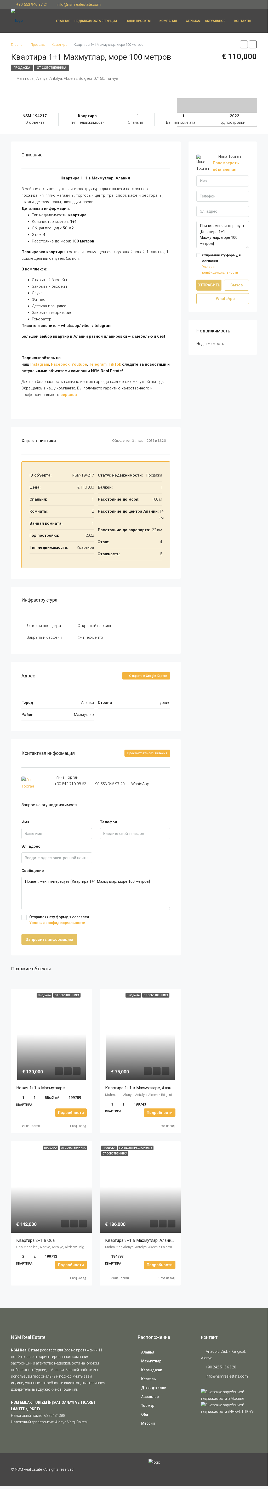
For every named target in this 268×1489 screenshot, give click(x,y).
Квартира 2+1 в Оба (36, 1240)
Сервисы (193, 21)
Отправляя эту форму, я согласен (59, 920)
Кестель (148, 1379)
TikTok (115, 364)
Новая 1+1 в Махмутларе (40, 1087)
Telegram (98, 364)
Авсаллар (150, 1397)
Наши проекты (138, 21)
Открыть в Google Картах (147, 676)
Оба (144, 1414)
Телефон (108, 822)
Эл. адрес (31, 846)
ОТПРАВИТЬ (208, 285)
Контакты (242, 21)
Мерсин (148, 1423)
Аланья (147, 1352)
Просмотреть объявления (147, 753)
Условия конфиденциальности (57, 923)
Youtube (79, 364)
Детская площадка (44, 625)
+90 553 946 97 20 (108, 784)
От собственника (51, 68)
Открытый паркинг (95, 625)
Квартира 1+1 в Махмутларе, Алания (141, 1087)
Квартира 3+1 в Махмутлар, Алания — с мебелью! (153, 1240)
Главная (63, 21)
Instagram (39, 364)
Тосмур (147, 1405)
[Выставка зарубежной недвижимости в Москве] (229, 1395)
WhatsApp (140, 784)
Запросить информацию (49, 939)
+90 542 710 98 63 (70, 784)
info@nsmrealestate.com (227, 1376)
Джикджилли (153, 1388)
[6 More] (217, 101)
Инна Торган (31, 1126)
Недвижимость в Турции (96, 21)
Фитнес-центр (90, 637)
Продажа (22, 68)
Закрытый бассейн (44, 637)
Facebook (60, 364)
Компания (168, 21)
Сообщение (32, 870)
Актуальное (215, 21)
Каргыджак (151, 1370)
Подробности (71, 1112)
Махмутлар (151, 1361)
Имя (25, 822)
